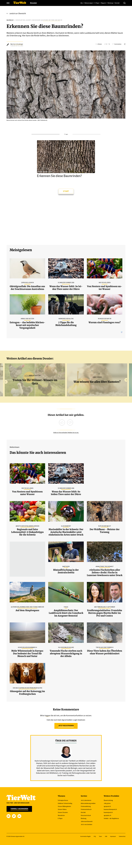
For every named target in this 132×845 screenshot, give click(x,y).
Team (100, 836)
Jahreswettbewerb (86, 821)
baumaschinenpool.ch (110, 809)
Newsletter (61, 815)
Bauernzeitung (108, 800)
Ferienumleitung (86, 806)
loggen (47, 715)
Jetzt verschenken (86, 824)
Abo (81, 3)
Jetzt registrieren (66, 726)
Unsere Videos (62, 809)
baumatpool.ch (108, 812)
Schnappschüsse (63, 800)
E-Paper (97, 3)
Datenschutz (122, 836)
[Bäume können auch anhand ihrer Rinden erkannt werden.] (66, 84)
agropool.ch (107, 806)
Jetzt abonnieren (86, 800)
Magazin (103, 3)
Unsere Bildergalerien (64, 806)
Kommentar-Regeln (85, 836)
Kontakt (117, 3)
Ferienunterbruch (86, 809)
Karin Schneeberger (18, 44)
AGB (106, 836)
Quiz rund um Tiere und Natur (51, 20)
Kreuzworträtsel (86, 815)
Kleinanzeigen (88, 3)
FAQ (95, 836)
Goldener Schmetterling (65, 803)
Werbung (110, 3)
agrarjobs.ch (107, 815)
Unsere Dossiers (63, 812)
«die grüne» (107, 803)
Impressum (113, 836)
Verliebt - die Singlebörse (111, 818)
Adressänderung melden (88, 803)
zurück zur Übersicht (17, 13)
